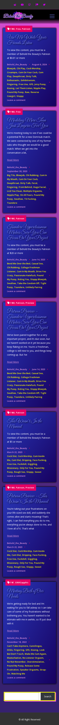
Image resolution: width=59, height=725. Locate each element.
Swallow (18, 198)
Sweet (38, 471)
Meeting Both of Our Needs (25, 594)
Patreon (26, 29)
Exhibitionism (28, 80)
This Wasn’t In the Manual (24, 424)
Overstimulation (35, 661)
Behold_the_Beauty (17, 64)
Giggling (32, 464)
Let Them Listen (24, 88)
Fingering (12, 84)
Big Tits (11, 175)
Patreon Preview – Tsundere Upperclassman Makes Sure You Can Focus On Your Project (27, 319)
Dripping (26, 460)
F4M (12, 29)
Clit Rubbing (32, 175)
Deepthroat (19, 76)
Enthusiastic (13, 80)
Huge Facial (39, 187)
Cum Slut (16, 460)
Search (47, 696)
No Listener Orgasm (32, 657)
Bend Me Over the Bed (18, 263)
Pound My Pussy (15, 92)
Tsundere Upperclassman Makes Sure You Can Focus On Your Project (27, 232)
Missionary (12, 467)
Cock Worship (33, 68)
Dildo (10, 649)
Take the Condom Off (28, 283)
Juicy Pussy (40, 84)
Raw (27, 92)
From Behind (25, 187)
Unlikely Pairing (34, 287)
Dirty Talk (31, 76)
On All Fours (26, 194)
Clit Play (21, 68)
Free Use (23, 84)
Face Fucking (39, 460)
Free (18, 29)
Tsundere (12, 202)
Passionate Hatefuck (25, 275)
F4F (12, 582)
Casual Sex (37, 263)
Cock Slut (12, 456)
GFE (31, 84)
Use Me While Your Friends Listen (26, 40)
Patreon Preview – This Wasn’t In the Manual (27, 499)
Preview (30, 303)
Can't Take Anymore (17, 645)
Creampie (12, 72)
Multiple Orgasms (32, 190)
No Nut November (16, 661)
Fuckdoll (22, 464)
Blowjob (11, 68)
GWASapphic (22, 582)
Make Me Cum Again (35, 653)
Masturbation (14, 657)
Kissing (10, 88)
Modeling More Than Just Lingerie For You (27, 123)
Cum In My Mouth (26, 271)
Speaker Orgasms (29, 669)
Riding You (23, 279)
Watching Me (18, 673)
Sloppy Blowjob (38, 279)
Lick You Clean (14, 190)
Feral (34, 183)
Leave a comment (16, 100)
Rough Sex (19, 471)
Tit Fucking (30, 198)
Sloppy (20, 96)
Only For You (26, 467)
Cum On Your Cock (28, 72)
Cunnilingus (35, 645)
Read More (13, 159)
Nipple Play (39, 88)
